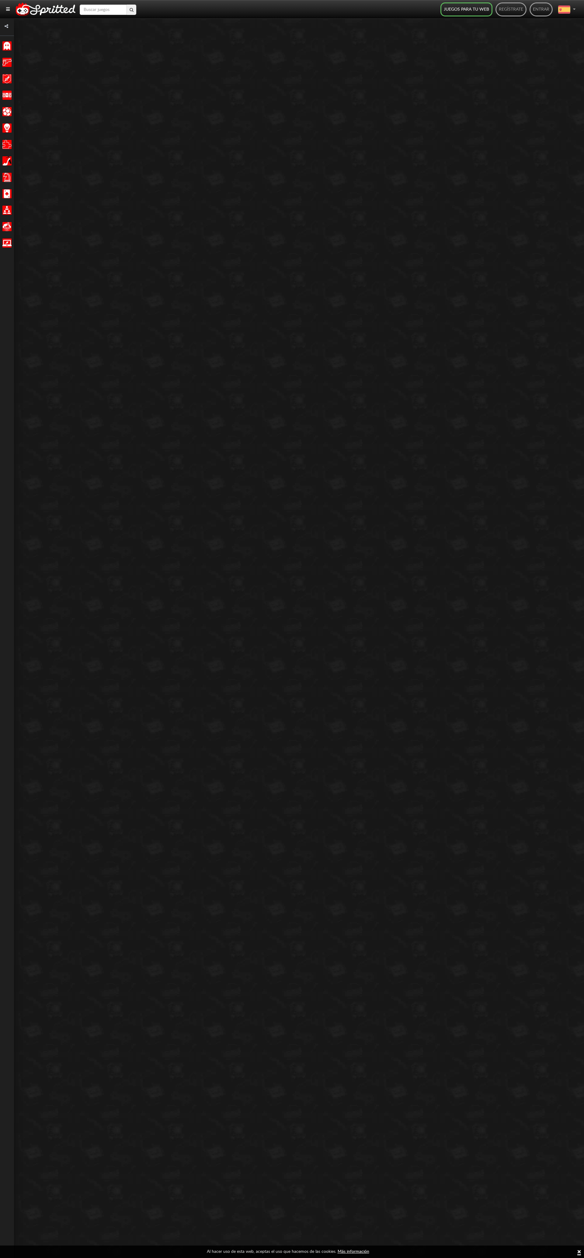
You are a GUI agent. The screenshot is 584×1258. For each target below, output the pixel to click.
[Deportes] (6, 112)
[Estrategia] (6, 128)
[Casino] (6, 194)
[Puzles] (6, 144)
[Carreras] (6, 95)
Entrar (541, 9)
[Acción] (6, 62)
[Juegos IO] (6, 243)
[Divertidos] (6, 227)
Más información (353, 1251)
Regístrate (511, 9)
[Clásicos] (6, 46)
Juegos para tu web (466, 9)
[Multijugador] (6, 210)
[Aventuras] (6, 79)
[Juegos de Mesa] (6, 177)
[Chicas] (6, 161)
